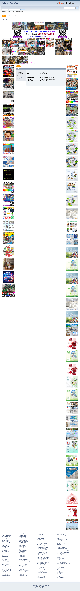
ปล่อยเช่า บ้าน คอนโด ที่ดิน (7, 566)
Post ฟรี (58, 571)
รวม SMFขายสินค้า (22, 542)
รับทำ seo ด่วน (39, 540)
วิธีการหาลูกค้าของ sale (6, 536)
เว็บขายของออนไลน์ (40, 550)
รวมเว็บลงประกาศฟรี (6, 578)
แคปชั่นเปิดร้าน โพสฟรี (41, 573)
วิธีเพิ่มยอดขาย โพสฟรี (41, 576)
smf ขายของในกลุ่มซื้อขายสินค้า (42, 558)
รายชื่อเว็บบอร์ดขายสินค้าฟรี (24, 561)
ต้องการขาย (4, 565)
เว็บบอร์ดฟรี (59, 544)
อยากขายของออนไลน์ (23, 571)
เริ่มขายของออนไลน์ (40, 539)
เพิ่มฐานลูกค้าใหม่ (5, 541)
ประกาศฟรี (4, 549)
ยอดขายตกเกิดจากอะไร (61, 554)
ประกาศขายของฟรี (60, 572)
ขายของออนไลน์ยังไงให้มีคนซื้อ (42, 537)
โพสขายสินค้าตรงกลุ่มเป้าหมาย (25, 566)
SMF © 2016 (40, 585)
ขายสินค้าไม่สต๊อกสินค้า (41, 538)
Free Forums (43, 586)
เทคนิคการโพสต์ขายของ (41, 554)
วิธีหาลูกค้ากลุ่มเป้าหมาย (6, 537)
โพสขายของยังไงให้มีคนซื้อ (41, 559)
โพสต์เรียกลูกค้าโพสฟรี (41, 568)
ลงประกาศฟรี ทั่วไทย (5, 574)
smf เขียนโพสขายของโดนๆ (42, 572)
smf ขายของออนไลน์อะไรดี (42, 543)
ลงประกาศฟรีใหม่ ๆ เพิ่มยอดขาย (63, 568)
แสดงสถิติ (19, 78)
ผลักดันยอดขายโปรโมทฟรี (62, 548)
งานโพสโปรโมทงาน (23, 540)
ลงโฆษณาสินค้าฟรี (5, 546)
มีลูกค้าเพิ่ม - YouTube (61, 547)
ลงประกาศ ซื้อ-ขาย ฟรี (23, 547)
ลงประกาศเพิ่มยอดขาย (61, 566)
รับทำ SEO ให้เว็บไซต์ (10, 3)
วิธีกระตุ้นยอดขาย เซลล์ (61, 535)
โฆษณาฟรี (4, 547)
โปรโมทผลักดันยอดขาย (61, 549)
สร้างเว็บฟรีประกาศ (22, 578)
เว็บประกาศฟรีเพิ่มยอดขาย (62, 569)
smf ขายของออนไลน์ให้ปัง (41, 569)
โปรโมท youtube (22, 556)
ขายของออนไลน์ (22, 569)
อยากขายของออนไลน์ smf (41, 545)
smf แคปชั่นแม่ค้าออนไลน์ (41, 563)
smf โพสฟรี (39, 542)
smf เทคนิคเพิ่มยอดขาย (41, 577)
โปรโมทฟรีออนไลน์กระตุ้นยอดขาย (63, 563)
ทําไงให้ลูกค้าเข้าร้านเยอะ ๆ (24, 535)
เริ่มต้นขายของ (59, 538)
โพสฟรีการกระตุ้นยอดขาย (62, 561)
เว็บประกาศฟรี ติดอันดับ (6, 570)
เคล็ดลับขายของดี (22, 537)
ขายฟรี (58, 557)
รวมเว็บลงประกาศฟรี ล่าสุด (7, 542)
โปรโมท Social (22, 555)
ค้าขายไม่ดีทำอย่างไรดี (23, 538)
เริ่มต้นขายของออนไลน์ (23, 573)
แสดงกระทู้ (19, 77)
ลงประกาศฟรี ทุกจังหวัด (6, 564)
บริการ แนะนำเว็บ (5, 559)
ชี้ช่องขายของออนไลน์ (23, 575)
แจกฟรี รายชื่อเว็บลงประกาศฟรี (25, 554)
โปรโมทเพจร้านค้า (60, 577)
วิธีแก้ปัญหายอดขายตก (61, 537)
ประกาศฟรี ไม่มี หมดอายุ (6, 569)
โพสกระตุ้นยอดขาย (60, 534)
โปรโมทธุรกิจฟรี (22, 551)
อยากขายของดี (39, 535)
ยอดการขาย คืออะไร (60, 558)
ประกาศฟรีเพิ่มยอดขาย (61, 564)
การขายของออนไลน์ (22, 576)
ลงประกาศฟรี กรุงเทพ (6, 573)
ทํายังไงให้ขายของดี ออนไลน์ (7, 535)
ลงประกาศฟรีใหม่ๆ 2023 (23, 550)
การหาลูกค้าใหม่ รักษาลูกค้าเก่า (7, 538)
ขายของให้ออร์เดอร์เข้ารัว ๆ (42, 566)
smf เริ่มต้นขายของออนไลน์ (42, 548)
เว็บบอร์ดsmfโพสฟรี (23, 560)
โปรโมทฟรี (59, 545)
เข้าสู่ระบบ (17, 8)
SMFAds (37, 586)
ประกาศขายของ (5, 556)
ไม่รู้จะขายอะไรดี (40, 534)
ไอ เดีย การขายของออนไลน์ (42, 549)
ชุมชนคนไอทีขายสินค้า (23, 549)
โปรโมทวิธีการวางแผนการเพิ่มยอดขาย (64, 552)
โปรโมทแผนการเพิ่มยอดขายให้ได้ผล (63, 550)
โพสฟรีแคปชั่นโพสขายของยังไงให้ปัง (43, 562)
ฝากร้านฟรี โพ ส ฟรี (5, 571)
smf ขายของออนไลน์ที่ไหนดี (42, 553)
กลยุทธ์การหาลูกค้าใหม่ (6, 533)
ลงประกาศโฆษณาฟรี (6, 575)
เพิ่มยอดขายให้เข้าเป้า (61, 543)
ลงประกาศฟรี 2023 (5, 576)
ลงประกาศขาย (4, 552)
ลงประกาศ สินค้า (22, 545)
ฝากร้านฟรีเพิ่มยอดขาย (61, 567)
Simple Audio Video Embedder (40, 587)
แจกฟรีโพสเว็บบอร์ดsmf (23, 559)
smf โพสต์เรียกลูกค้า (40, 567)
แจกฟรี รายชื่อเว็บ (22, 557)
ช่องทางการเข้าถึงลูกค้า (6, 540)
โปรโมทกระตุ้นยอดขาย (61, 562)
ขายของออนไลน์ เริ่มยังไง (23, 574)
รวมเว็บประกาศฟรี (5, 561)
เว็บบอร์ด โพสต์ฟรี (22, 546)
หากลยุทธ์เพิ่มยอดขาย (23, 533)
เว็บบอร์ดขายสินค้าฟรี (23, 564)
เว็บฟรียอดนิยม (4, 554)
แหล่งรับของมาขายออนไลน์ (62, 539)
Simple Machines (45, 585)
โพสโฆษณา (4, 555)
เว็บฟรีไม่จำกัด (4, 550)
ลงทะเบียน (23, 8)
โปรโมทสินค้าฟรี (22, 552)
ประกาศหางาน (4, 557)
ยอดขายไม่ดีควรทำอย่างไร (62, 553)
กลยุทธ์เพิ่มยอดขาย (22, 536)
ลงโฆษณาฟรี (59, 576)
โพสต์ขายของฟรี (5, 545)
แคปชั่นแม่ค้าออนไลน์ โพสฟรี (42, 564)
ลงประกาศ (4, 560)
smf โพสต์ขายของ (40, 571)
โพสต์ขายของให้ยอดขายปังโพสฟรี (43, 557)
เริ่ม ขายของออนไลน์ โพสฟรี (42, 552)
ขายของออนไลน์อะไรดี (61, 540)
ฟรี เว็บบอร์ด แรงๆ (22, 565)
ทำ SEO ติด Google (5, 551)
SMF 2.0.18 (35, 585)
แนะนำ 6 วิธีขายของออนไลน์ (24, 570)
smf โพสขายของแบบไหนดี (42, 561)
